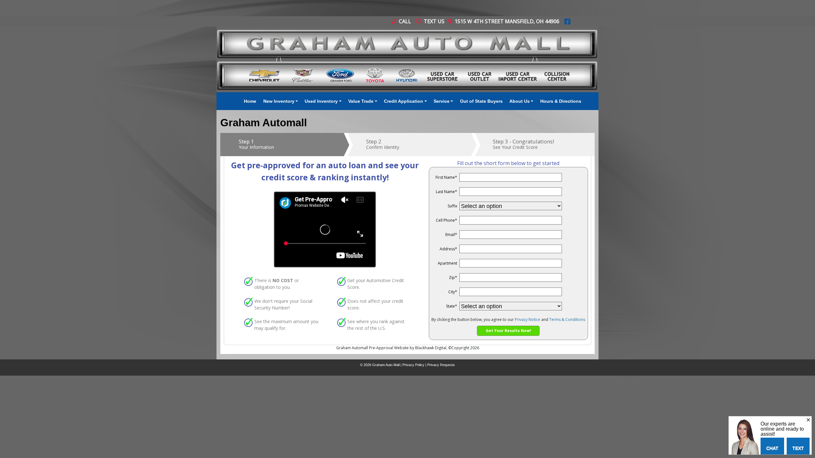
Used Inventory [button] (321, 101)
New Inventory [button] (278, 101)
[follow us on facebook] (567, 21)
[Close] (808, 420)
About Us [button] (519, 101)
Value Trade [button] (360, 101)
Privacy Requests (441, 365)
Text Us (433, 21)
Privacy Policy (413, 365)
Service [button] (442, 101)
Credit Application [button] (403, 101)
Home (250, 101)
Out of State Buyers (481, 101)
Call (404, 21)
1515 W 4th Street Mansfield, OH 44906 (505, 21)
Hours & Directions (560, 101)
